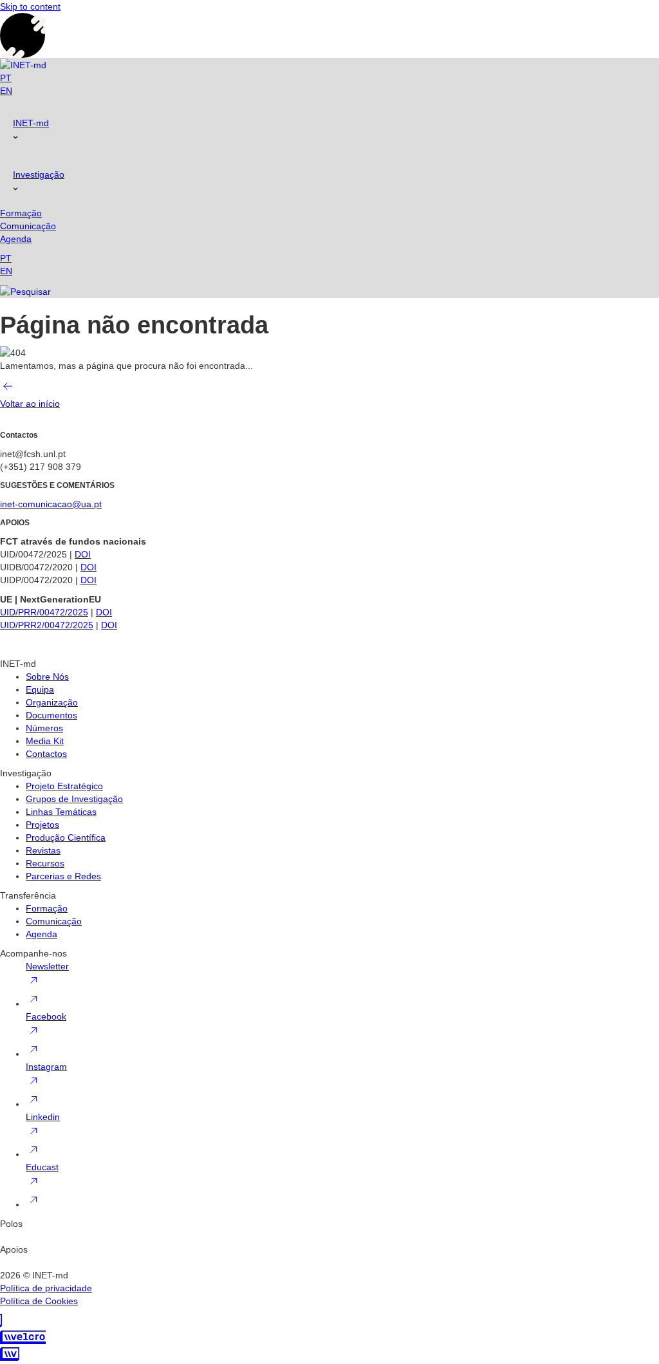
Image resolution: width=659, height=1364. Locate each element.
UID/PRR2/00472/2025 (46, 625)
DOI (83, 554)
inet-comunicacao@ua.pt (51, 504)
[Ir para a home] (23, 64)
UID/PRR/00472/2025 (44, 612)
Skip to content (30, 6)
